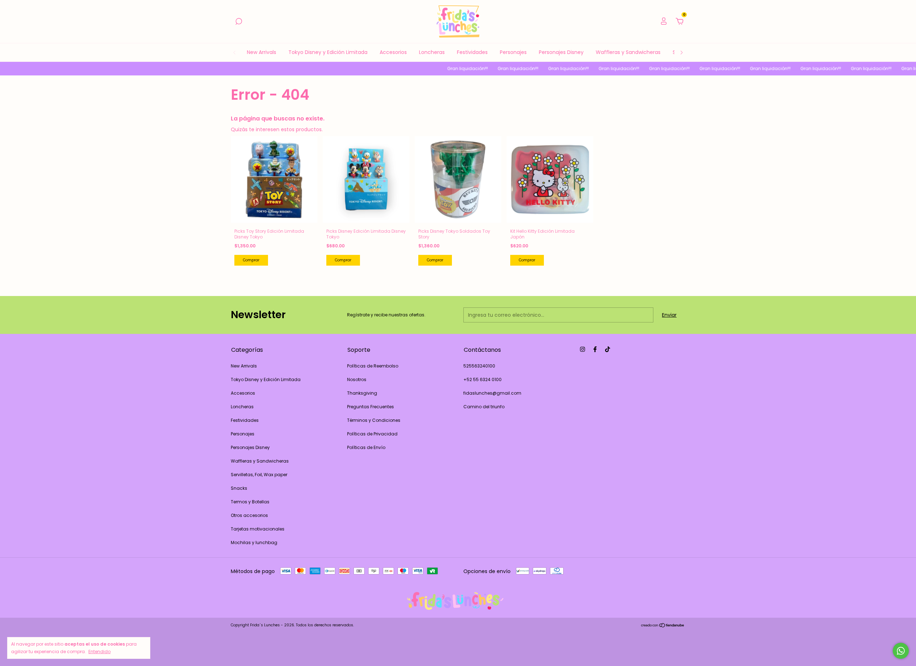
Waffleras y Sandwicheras (628, 52)
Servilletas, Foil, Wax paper (259, 475)
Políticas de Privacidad (372, 434)
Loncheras (432, 52)
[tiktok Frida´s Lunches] (607, 349)
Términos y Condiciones (373, 420)
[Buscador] (239, 22)
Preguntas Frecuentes (370, 407)
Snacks (239, 488)
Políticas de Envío (366, 447)
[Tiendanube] (662, 626)
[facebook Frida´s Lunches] (595, 349)
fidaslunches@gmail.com (492, 393)
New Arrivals (261, 52)
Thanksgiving (362, 393)
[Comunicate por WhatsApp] (901, 651)
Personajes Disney (561, 52)
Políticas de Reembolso (372, 366)
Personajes (513, 52)
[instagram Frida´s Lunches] (582, 349)
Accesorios (393, 52)
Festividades (472, 52)
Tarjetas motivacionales (257, 529)
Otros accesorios (249, 515)
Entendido (99, 651)
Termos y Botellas (250, 502)
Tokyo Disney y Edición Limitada (327, 52)
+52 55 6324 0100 (482, 379)
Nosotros (356, 379)
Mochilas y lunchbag (254, 542)
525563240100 (479, 366)
